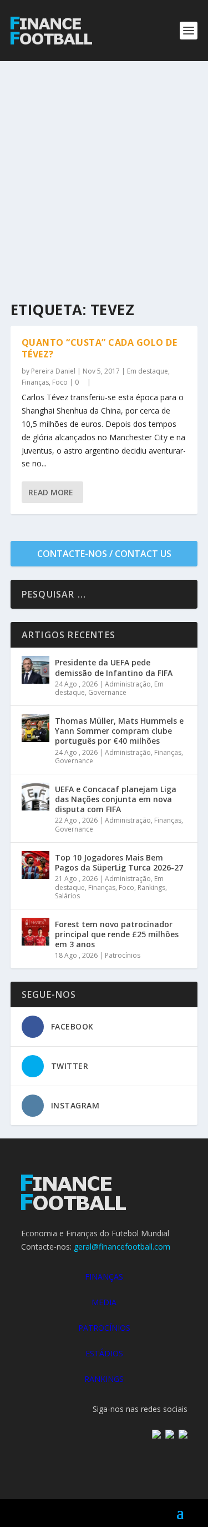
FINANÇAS (104, 1276)
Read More (50, 492)
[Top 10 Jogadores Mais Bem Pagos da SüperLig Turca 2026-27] (35, 865)
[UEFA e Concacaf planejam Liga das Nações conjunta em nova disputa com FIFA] (35, 796)
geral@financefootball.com (122, 1246)
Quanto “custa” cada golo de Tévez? (99, 348)
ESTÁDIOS (104, 1353)
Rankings (151, 887)
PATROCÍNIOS (104, 1327)
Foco (60, 382)
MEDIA (104, 1302)
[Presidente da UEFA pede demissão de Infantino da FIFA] (35, 670)
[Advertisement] (104, 171)
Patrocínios (122, 955)
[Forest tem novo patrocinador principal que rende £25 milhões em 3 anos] (35, 932)
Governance (107, 692)
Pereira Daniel (53, 371)
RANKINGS (104, 1379)
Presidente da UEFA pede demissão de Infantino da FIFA (114, 667)
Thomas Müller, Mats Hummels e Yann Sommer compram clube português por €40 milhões (119, 730)
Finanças (35, 382)
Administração (128, 684)
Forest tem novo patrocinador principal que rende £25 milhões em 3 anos (117, 934)
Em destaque (147, 371)
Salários (67, 896)
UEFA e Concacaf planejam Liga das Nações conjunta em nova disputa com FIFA (115, 799)
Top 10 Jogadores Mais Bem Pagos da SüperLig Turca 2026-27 (119, 862)
